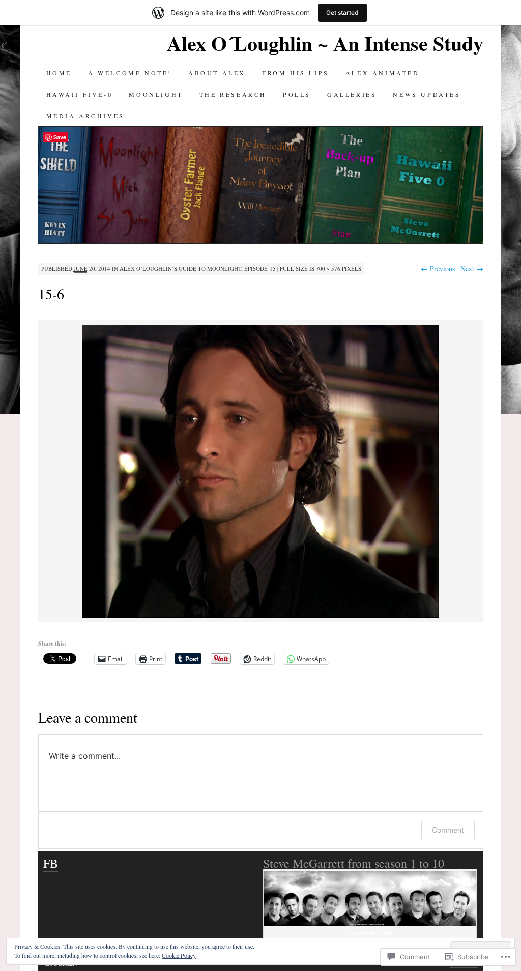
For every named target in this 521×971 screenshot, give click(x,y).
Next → (471, 268)
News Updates (426, 94)
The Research (233, 94)
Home (59, 73)
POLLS (297, 94)
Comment (448, 829)
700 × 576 (328, 268)
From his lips (295, 73)
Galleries (352, 94)
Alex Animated (382, 73)
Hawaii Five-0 (79, 94)
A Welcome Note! (130, 73)
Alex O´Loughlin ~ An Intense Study (325, 43)
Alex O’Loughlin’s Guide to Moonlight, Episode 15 (198, 268)
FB (50, 863)
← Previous (438, 268)
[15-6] (260, 616)
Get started (342, 12)
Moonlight (156, 94)
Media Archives (85, 115)
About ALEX (217, 73)
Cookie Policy (179, 955)
